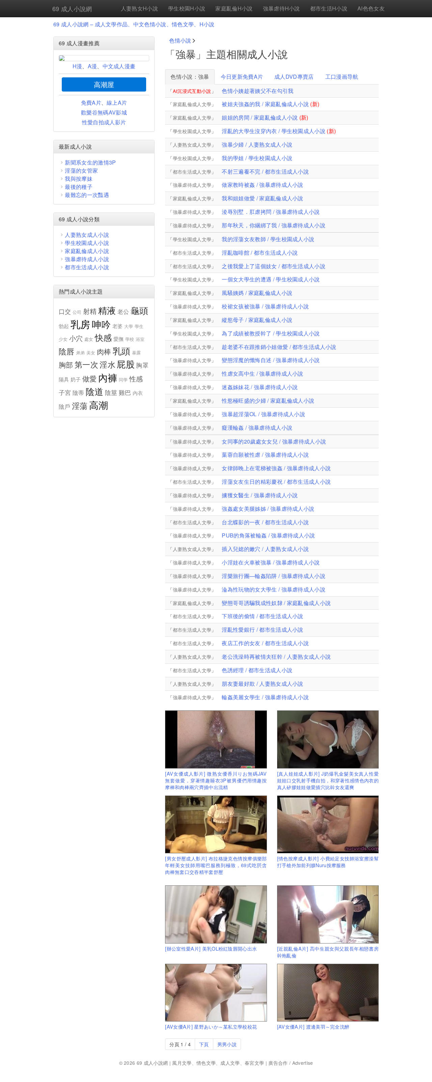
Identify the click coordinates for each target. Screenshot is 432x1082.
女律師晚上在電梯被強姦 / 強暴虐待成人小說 (276, 468)
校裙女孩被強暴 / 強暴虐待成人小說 (265, 306)
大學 (128, 326)
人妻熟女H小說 (139, 8)
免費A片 (91, 102)
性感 (136, 378)
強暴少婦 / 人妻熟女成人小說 (257, 144)
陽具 (64, 379)
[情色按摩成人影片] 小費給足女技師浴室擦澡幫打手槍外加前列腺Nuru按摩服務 (328, 862)
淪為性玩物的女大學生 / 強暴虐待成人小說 (273, 589)
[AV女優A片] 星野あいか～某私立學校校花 (211, 1026)
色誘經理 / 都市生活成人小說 (257, 670)
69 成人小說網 (72, 8)
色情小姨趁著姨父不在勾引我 (257, 91)
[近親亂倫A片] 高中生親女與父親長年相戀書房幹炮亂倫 (328, 952)
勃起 (64, 325)
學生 (139, 326)
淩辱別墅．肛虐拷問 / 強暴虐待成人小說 (271, 212)
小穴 (76, 338)
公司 (77, 312)
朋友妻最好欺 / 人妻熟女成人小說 (262, 683)
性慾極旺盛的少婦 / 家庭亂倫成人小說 (268, 400)
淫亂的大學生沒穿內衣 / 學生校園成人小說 (273, 131)
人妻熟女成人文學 (192, 144)
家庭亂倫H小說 (233, 8)
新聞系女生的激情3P (90, 162)
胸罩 (142, 364)
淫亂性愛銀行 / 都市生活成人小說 (262, 629)
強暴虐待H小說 (281, 8)
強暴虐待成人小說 (87, 259)
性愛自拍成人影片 (104, 122)
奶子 (76, 379)
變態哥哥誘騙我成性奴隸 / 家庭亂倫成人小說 (276, 603)
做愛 (89, 378)
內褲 (107, 377)
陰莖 (111, 392)
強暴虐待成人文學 (192, 184)
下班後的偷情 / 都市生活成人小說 (262, 616)
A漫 (92, 66)
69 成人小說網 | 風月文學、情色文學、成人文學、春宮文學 (200, 1062)
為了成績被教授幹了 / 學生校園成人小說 (271, 333)
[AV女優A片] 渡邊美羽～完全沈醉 (313, 1026)
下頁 (204, 1044)
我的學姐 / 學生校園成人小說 (257, 158)
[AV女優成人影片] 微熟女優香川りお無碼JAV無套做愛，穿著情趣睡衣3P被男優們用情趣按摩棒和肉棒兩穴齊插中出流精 (216, 780)
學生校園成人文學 (192, 131)
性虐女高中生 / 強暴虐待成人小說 (262, 373)
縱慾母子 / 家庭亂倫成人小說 (257, 320)
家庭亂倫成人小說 (87, 251)
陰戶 (65, 406)
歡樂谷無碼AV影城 (104, 112)
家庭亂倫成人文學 (192, 104)
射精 (90, 311)
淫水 (107, 364)
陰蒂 (78, 392)
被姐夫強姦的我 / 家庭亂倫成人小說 (265, 104)
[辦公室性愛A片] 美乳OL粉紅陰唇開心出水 (211, 948)
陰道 (95, 391)
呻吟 (101, 324)
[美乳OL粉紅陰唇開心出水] (216, 914)
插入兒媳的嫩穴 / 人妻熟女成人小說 (265, 549)
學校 (129, 339)
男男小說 (227, 1044)
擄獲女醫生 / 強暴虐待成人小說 (260, 495)
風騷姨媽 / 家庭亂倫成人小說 (257, 293)
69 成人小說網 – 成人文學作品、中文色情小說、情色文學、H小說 (134, 24)
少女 (63, 339)
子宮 (65, 392)
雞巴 (125, 392)
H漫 (77, 66)
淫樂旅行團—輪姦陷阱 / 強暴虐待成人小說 (273, 576)
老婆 (117, 325)
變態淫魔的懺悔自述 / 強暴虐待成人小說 (271, 360)
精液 (107, 310)
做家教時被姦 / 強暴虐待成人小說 (262, 184)
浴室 (140, 339)
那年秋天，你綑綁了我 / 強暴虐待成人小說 (273, 225)
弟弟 (80, 352)
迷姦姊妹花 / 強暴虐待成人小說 (260, 387)
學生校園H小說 (186, 8)
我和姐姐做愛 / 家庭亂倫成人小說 (262, 198)
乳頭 (122, 350)
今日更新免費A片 (242, 76)
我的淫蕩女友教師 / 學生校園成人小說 (268, 239)
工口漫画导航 (341, 76)
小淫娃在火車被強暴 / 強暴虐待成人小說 (271, 562)
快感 (103, 337)
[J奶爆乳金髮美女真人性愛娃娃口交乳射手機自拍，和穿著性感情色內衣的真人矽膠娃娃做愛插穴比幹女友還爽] (328, 739)
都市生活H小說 (328, 8)
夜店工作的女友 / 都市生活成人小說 (265, 643)
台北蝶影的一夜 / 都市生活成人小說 (265, 522)
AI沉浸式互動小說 (192, 90)
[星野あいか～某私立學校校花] (216, 993)
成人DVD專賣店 (294, 76)
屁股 (126, 363)
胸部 (66, 364)
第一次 (86, 364)
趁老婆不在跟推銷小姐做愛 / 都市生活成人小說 (279, 347)
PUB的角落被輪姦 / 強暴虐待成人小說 (268, 535)
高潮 (98, 404)
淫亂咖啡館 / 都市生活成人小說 (260, 252)
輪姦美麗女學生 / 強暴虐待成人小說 (265, 697)
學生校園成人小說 (87, 243)
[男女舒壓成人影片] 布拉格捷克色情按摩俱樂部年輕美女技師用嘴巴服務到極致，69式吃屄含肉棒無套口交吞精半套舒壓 (216, 865)
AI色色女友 (371, 8)
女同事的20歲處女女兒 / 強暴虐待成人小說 (274, 441)
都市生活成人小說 (87, 267)
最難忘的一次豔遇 (87, 195)
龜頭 (139, 310)
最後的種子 (78, 187)
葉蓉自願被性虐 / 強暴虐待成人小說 (265, 454)
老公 (123, 311)
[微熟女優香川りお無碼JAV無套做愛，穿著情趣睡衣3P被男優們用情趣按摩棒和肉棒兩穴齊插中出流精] (216, 739)
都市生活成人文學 (192, 171)
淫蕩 (80, 405)
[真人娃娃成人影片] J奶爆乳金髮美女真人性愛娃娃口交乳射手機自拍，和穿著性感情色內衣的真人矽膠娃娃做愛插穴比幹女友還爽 (328, 780)
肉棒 (104, 351)
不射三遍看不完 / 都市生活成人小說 (265, 171)
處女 (88, 339)
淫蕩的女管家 (81, 170)
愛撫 (118, 338)
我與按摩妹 (78, 178)
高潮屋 (104, 84)
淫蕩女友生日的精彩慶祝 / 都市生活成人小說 (276, 481)
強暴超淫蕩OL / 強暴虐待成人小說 (263, 414)
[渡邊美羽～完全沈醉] (328, 993)
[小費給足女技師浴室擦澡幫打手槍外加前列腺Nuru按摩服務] (328, 824)
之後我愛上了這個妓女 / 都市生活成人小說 (273, 266)
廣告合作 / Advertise (290, 1062)
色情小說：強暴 (189, 76)
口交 (65, 311)
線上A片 (117, 102)
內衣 (138, 392)
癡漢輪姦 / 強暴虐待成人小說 (257, 427)
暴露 (136, 352)
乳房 (80, 324)
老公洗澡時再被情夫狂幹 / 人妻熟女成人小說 (276, 656)
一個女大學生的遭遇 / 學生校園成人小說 (271, 279)
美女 (91, 352)
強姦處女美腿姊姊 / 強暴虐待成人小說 (268, 508)
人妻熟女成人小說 (87, 234)
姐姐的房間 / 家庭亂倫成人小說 (260, 117)
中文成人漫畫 (119, 66)
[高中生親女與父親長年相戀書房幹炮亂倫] (328, 914)
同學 (123, 379)
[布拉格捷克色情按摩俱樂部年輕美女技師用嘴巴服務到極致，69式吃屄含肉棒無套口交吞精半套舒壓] (216, 824)
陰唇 (67, 351)
